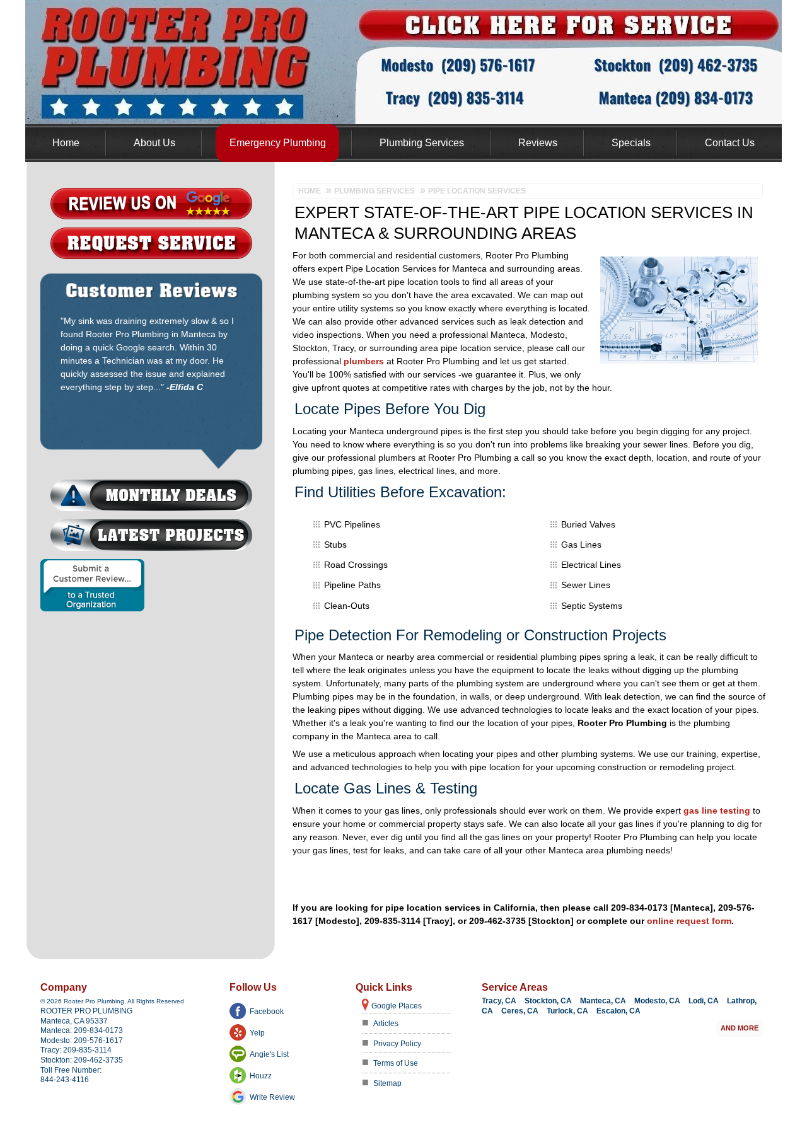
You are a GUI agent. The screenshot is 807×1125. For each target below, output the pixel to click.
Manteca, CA (603, 1000)
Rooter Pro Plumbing (86, 1011)
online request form (689, 921)
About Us (154, 142)
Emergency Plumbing (277, 142)
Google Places (396, 1005)
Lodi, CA (703, 1000)
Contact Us (730, 142)
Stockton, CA (548, 1000)
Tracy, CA (499, 1000)
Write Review (272, 1097)
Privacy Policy (397, 1043)
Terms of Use (395, 1063)
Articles (385, 1023)
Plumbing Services (422, 142)
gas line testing (716, 810)
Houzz (261, 1076)
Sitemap (387, 1083)
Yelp (257, 1033)
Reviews (537, 142)
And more (739, 1028)
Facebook (267, 1011)
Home (65, 142)
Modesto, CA (657, 1000)
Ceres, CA (519, 1011)
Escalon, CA (618, 1011)
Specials (631, 142)
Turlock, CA (567, 1011)
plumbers (364, 361)
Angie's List (269, 1054)
